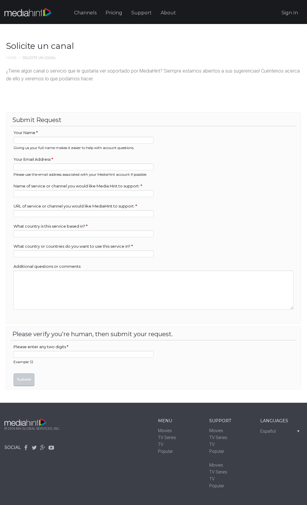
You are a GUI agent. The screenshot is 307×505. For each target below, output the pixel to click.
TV (160, 444)
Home (11, 58)
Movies (165, 430)
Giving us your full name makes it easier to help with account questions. (73, 148)
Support (141, 13)
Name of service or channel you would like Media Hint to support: (77, 186)
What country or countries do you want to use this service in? (73, 246)
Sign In (290, 13)
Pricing (114, 13)
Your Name (25, 132)
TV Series (167, 437)
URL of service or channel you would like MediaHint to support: (75, 206)
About (168, 13)
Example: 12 (23, 362)
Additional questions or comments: (47, 266)
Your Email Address (33, 159)
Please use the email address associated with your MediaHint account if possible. (80, 174)
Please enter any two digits (40, 346)
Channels (85, 13)
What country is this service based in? (50, 226)
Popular (165, 451)
